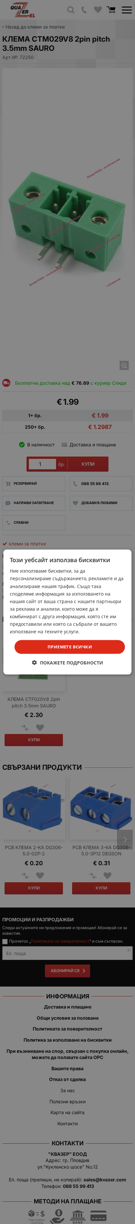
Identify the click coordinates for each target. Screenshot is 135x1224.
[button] (67, 662)
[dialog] (67, 612)
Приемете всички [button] (70, 647)
